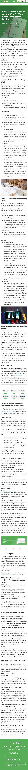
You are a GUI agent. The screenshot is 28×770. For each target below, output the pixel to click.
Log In (14, 1)
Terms (10, 757)
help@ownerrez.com (14, 752)
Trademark (20, 757)
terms (16, 765)
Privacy (15, 757)
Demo (19, 1)
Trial (23, 1)
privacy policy (10, 765)
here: (11, 519)
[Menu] (27, 1)
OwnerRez (19, 373)
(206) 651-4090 (14, 754)
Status (6, 757)
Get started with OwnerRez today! (16, 574)
